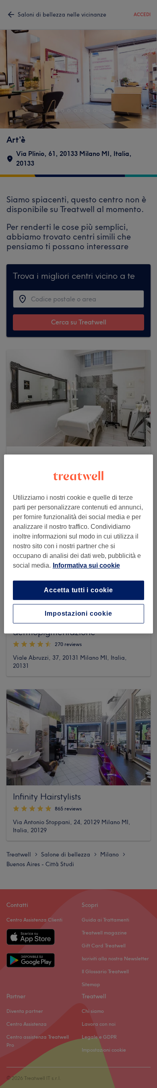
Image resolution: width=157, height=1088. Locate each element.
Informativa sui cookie (86, 565)
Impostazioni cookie (78, 613)
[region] (78, 544)
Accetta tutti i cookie (78, 590)
